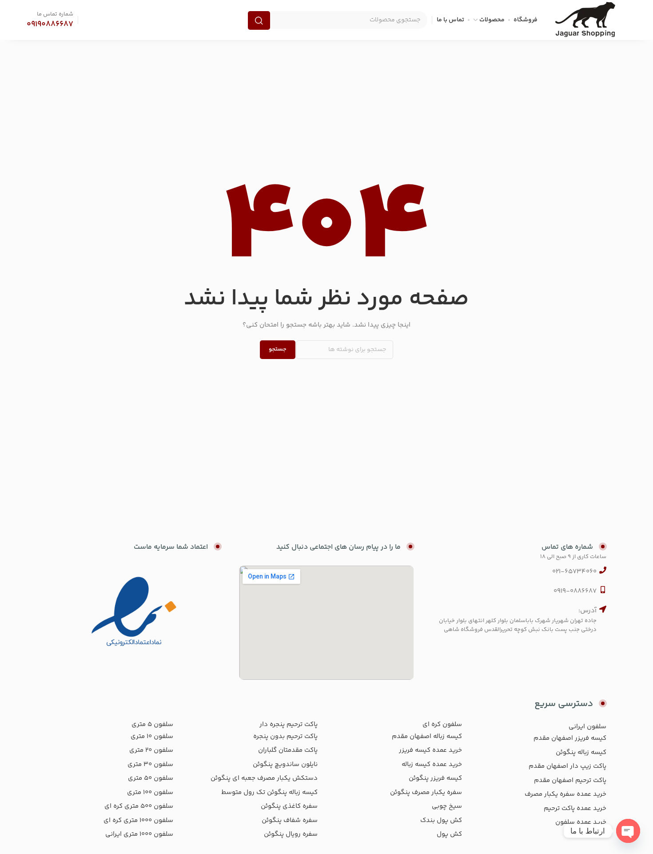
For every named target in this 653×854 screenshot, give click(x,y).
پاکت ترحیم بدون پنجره (285, 736)
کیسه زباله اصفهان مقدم (427, 736)
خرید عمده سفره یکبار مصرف (565, 794)
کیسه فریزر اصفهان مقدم (570, 738)
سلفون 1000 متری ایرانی (139, 834)
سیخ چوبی (447, 806)
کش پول (449, 834)
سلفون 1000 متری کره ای (138, 820)
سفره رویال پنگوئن (291, 834)
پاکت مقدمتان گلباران (288, 750)
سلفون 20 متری (151, 750)
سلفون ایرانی (587, 727)
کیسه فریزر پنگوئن (435, 778)
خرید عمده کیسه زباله (432, 764)
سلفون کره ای (442, 724)
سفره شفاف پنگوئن (290, 820)
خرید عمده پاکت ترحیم (575, 808)
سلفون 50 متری (150, 778)
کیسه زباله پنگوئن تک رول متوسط (269, 792)
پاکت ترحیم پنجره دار (288, 724)
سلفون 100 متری (150, 792)
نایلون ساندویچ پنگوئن (285, 764)
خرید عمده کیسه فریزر (430, 750)
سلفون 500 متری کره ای (138, 806)
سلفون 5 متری (152, 724)
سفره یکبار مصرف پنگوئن (426, 792)
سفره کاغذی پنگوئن (289, 806)
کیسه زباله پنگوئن (581, 752)
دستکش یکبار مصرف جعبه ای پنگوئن (264, 778)
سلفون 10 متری (152, 736)
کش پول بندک (441, 820)
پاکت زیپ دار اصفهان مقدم (567, 766)
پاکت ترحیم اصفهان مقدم (570, 780)
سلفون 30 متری (150, 764)
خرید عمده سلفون (580, 822)
